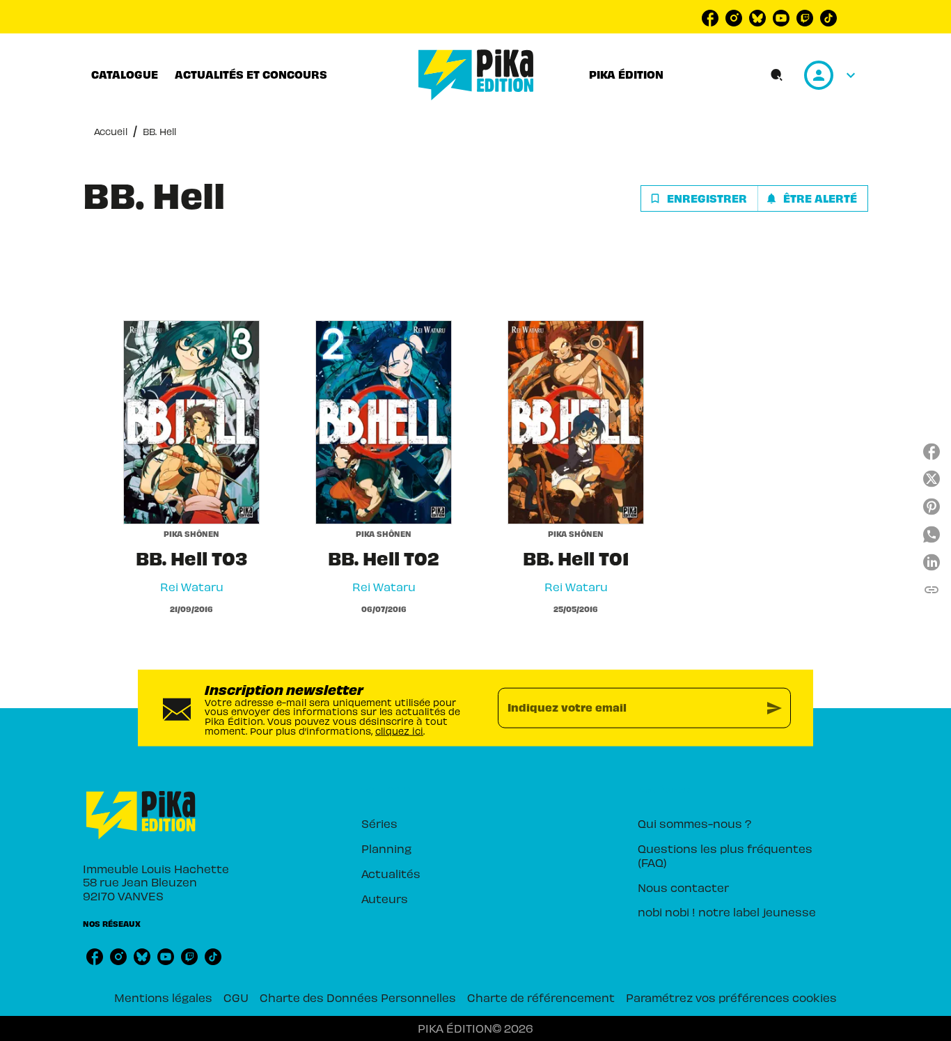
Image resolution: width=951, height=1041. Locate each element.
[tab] (124, 74)
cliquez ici (399, 730)
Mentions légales (163, 997)
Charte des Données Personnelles (358, 997)
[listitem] (710, 18)
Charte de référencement (541, 997)
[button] (754, 198)
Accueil (110, 131)
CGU (236, 997)
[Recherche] (777, 75)
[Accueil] (476, 75)
